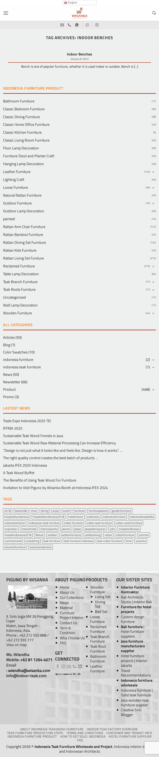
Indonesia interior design (133, 746)
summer (144, 535)
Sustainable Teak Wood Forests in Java (33, 436)
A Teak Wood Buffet (18, 473)
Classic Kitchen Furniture (22, 132)
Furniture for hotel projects (136, 609)
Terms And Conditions (84, 733)
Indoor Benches (79, 54)
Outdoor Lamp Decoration (23, 211)
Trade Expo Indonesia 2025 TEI (27, 421)
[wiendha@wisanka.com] (62, 25)
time (129, 541)
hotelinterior (75, 516)
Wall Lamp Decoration (20, 305)
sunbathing (32, 541)
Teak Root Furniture (98, 649)
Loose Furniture (15, 187)
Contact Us (68, 623)
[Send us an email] (69, 667)
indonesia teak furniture (22, 367)
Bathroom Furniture (18, 101)
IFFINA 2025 (12, 428)
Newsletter (11, 382)
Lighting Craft (13, 179)
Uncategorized (14, 297)
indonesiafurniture (114, 516)
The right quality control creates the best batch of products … (50, 458)
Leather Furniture (16, 171)
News (7, 374)
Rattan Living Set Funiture (23, 258)
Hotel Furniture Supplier (130, 736)
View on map (16, 645)
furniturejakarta (98, 510)
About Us (67, 592)
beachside (21, 510)
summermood (13, 541)
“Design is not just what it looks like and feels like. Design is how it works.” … (62, 450)
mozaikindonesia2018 (17, 535)
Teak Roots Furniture (19, 289)
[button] (6, 13)
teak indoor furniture (109, 541)
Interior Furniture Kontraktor (135, 589)
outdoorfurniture (71, 535)
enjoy (55, 510)
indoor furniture (73, 523)
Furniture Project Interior (71, 615)
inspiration (10, 529)
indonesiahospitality (141, 516)
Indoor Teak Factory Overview (112, 729)
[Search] (154, 13)
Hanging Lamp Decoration (23, 164)
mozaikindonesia (129, 529)
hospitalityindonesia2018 (48, 516)
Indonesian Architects (83, 751)
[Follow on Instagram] (63, 667)
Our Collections (72, 597)
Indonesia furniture (136, 690)
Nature (39, 535)
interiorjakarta (49, 529)
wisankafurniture (14, 547)
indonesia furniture (18, 359)
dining (44, 510)
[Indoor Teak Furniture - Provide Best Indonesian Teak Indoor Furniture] (79, 13)
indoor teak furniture (99, 523)
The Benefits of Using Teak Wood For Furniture (39, 480)
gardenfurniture (121, 510)
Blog (6, 345)
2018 (7, 510)
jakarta (66, 529)
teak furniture (51, 541)
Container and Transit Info (129, 733)
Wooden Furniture (17, 313)
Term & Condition (67, 630)
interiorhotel (28, 529)
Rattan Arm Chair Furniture (24, 227)
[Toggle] (153, 172)
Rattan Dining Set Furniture (24, 242)
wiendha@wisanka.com (29, 670)
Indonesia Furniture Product (32, 736)
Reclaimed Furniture (19, 266)
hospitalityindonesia (16, 516)
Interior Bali (143, 602)
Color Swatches (15, 352)
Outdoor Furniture (17, 203)
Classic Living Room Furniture (26, 140)
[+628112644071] (70, 25)
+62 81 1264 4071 (36, 660)
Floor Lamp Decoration (21, 148)
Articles (9, 337)
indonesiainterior (14, 523)
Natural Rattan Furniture (22, 195)
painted (9, 219)
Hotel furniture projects (132, 658)
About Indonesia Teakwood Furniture (51, 729)
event (66, 510)
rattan (108, 535)
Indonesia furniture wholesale (136, 683)
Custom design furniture (132, 619)
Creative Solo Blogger (131, 712)
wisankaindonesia (40, 547)
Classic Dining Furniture (21, 117)
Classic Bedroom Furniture (24, 109)
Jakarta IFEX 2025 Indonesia (25, 465)
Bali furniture (132, 627)
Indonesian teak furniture (44, 523)
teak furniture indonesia (78, 541)
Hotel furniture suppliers (132, 634)
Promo (8, 397)
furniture (79, 510)
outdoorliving (93, 535)
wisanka (141, 541)
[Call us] (74, 667)
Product (9, 389)
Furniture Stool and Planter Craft (28, 156)
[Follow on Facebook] (58, 667)
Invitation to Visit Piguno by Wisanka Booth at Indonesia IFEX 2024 (55, 487)
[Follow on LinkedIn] (80, 667)
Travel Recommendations (136, 673)
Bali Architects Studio (132, 599)
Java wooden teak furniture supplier (135, 702)
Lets (112, 529)
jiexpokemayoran (95, 529)
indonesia (93, 516)
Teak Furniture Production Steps (35, 733)
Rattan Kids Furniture (19, 250)
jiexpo (77, 529)
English (72, 2)
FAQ (63, 643)
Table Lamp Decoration (21, 274)
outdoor (52, 535)
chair (34, 510)
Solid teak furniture (136, 695)
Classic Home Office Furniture (26, 124)
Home (64, 587)
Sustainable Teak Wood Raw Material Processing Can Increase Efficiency (59, 443)
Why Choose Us (72, 638)
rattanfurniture (125, 535)
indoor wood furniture (129, 523)
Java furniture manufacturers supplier (133, 646)
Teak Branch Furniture (20, 282)
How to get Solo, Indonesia (82, 736)
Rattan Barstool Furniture (23, 234)
